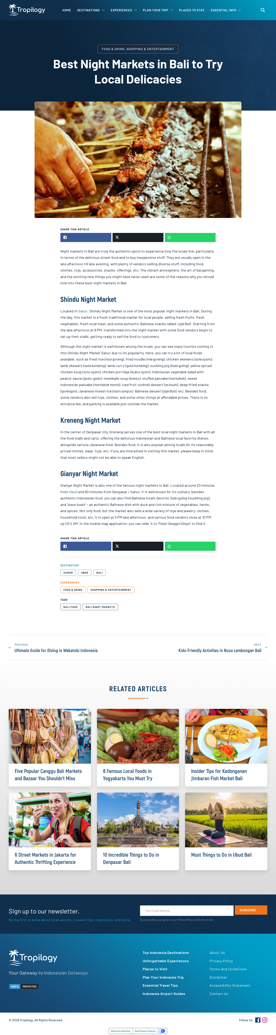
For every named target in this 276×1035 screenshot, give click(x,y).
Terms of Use (205, 919)
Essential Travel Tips (160, 985)
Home (66, 10)
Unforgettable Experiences (166, 961)
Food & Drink (72, 589)
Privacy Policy (185, 919)
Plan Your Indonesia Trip (163, 977)
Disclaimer (219, 977)
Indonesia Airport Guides (164, 993)
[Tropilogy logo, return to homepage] (27, 10)
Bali (99, 572)
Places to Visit (155, 969)
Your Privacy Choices (144, 1031)
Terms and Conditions (228, 969)
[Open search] (262, 10)
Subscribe (248, 910)
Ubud (73, 491)
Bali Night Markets (100, 607)
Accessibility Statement (230, 985)
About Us (217, 952)
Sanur (83, 311)
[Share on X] (138, 237)
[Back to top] (262, 1025)
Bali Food (70, 607)
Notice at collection (120, 1031)
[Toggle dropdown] (103, 10)
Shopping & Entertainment (111, 589)
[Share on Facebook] (85, 237)
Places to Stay (192, 10)
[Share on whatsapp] (190, 237)
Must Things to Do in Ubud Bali (221, 855)
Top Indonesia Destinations (166, 952)
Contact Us (219, 993)
